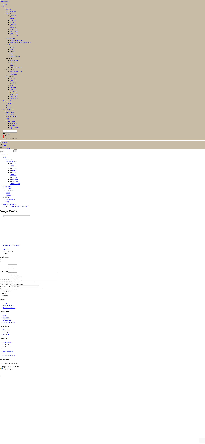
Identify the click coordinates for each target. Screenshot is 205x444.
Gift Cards (9, 45)
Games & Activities (16, 67)
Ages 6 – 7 (13, 22)
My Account (7, 101)
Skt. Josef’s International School (18, 206)
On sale (4, 293)
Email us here (7, 342)
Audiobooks (10, 114)
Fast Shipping (7, 291)
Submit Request (23, 374)
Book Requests (11, 11)
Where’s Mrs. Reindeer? (11, 245)
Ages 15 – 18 (13, 34)
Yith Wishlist (10, 190)
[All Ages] (12, 267)
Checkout (9, 108)
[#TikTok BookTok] (34, 275)
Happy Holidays (15, 56)
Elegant (12, 49)
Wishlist (9, 103)
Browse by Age (11, 161)
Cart (7, 105)
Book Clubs (13, 123)
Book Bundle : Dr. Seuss (17, 40)
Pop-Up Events (14, 128)
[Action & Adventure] (34, 277)
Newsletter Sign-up (9, 355)
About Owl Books (8, 110)
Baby (11, 54)
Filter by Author (5, 282)
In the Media (10, 112)
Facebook (6, 330)
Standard (12, 47)
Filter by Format (5, 286)
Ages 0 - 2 (6, 249)
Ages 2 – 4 (13, 18)
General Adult (14, 99)
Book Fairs (13, 125)
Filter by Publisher (6, 284)
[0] (12, 265)
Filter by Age (4, 271)
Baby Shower (14, 60)
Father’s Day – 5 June (16, 72)
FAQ (7, 119)
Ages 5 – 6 (13, 20)
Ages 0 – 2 (13, 16)
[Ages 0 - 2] (12, 269)
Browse (8, 9)
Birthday (12, 52)
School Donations (12, 116)
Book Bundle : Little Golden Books (20, 43)
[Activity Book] (34, 279)
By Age (8, 13)
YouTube (6, 334)
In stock (5, 296)
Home (5, 5)
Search (2, 257)
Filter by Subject (5, 279)
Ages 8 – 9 (13, 27)
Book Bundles (10, 38)
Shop (4, 7)
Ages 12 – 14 (13, 31)
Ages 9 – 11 (13, 29)
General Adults (14, 36)
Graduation (13, 74)
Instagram (6, 332)
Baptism (12, 63)
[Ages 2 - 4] (12, 271)
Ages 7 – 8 (13, 25)
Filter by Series (4, 289)
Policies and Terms (9, 308)
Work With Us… (11, 121)
